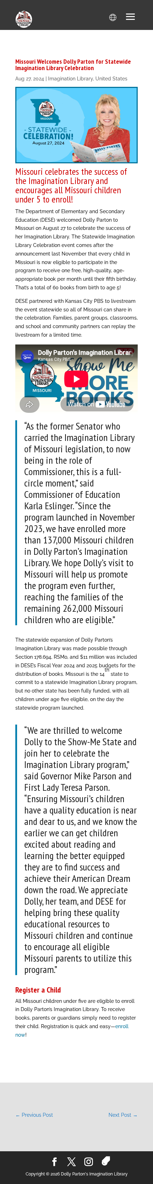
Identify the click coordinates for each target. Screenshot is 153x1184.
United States (111, 78)
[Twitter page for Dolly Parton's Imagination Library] (71, 1162)
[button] (130, 17)
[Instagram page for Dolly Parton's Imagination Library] (88, 1162)
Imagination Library (70, 78)
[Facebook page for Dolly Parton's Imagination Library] (54, 1162)
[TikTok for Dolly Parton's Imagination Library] (105, 1161)
